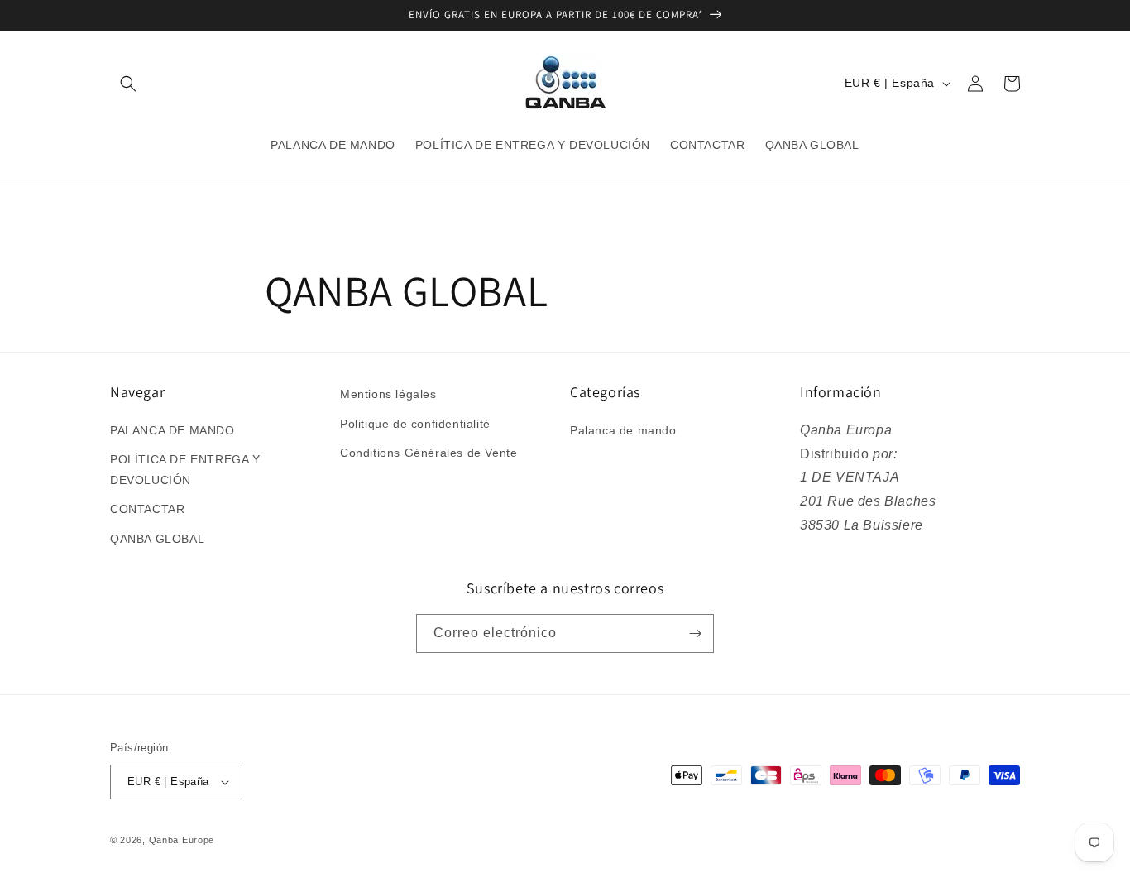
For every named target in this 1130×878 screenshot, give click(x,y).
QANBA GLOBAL (157, 538)
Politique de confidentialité (415, 423)
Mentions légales (388, 394)
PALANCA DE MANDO (172, 430)
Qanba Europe (181, 840)
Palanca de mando (623, 430)
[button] (128, 83)
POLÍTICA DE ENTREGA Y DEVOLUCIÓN (185, 470)
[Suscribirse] (695, 633)
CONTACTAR (147, 509)
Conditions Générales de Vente (428, 452)
